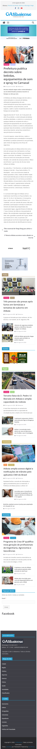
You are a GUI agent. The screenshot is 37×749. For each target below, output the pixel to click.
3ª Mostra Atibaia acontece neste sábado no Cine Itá (18, 236)
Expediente (5, 718)
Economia (13, 537)
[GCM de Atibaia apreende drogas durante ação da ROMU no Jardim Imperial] (7, 339)
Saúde (4, 686)
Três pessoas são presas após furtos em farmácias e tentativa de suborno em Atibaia (18, 306)
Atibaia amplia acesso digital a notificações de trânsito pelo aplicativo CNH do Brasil (18, 471)
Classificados (5, 693)
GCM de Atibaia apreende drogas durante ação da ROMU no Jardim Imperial (24, 338)
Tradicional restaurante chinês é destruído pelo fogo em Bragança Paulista (24, 420)
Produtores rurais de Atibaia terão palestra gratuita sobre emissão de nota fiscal (22, 569)
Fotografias (5, 711)
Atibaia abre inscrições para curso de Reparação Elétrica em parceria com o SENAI (23, 580)
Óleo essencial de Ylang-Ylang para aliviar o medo (18, 230)
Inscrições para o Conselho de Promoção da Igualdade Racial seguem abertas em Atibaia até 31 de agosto (23, 494)
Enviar (6, 607)
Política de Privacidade (8, 729)
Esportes (4, 675)
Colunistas (5, 715)
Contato (4, 722)
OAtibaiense (20, 86)
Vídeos (4, 707)
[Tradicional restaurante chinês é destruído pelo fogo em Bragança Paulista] (7, 421)
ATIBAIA (18, 248)
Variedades (11, 464)
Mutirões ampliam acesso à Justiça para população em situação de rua (18, 505)
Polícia (12, 297)
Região (12, 392)
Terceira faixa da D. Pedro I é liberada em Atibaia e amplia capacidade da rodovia (17, 398)
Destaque (6, 64)
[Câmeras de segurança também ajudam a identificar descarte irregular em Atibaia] (7, 328)
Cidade (4, 664)
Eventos (13, 64)
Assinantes (5, 704)
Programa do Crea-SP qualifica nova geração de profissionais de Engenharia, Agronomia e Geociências (18, 546)
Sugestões (5, 726)
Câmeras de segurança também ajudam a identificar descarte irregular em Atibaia (23, 327)
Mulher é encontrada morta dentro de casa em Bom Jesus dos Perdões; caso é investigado (23, 431)
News (5, 464)
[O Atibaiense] (4, 23)
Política (4, 671)
